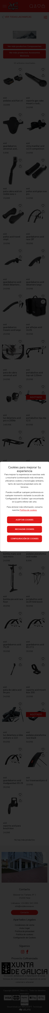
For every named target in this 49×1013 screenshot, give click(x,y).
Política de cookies (28, 510)
